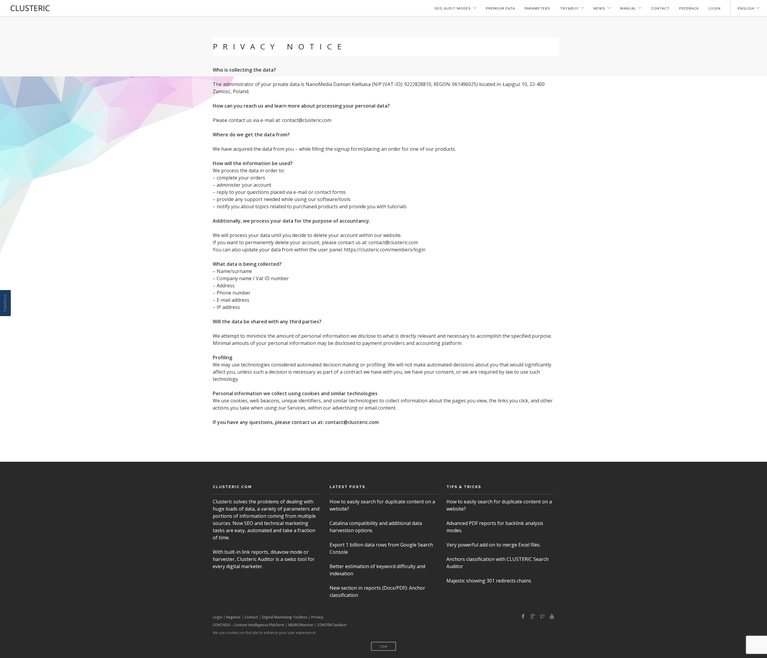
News (599, 8)
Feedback (689, 8)
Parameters (537, 8)
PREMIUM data (500, 8)
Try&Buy (569, 8)
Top (384, 646)
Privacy (317, 617)
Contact (660, 8)
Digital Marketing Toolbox (284, 617)
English (746, 8)
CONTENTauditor (332, 624)
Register (233, 617)
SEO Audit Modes (452, 8)
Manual (628, 8)
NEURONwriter (300, 624)
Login (715, 8)
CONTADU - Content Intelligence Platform (248, 624)
